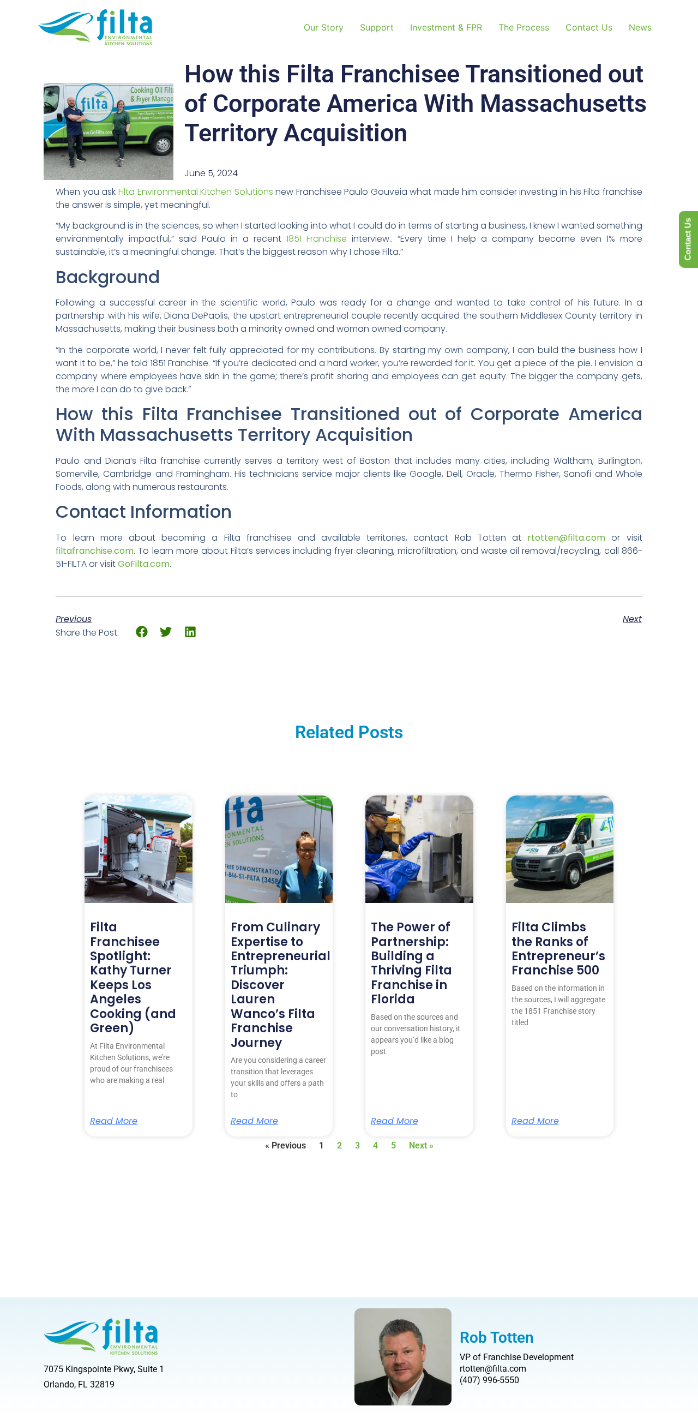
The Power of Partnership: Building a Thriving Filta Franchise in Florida (411, 963)
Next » (421, 1145)
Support (377, 27)
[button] (141, 632)
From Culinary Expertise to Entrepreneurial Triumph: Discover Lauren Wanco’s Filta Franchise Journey (280, 985)
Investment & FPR (446, 27)
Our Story (324, 27)
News (640, 27)
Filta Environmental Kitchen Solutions (195, 192)
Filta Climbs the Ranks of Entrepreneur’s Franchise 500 (558, 949)
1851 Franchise (316, 238)
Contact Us (588, 27)
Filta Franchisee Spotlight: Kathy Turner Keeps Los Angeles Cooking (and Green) (133, 978)
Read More (113, 1121)
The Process (523, 27)
